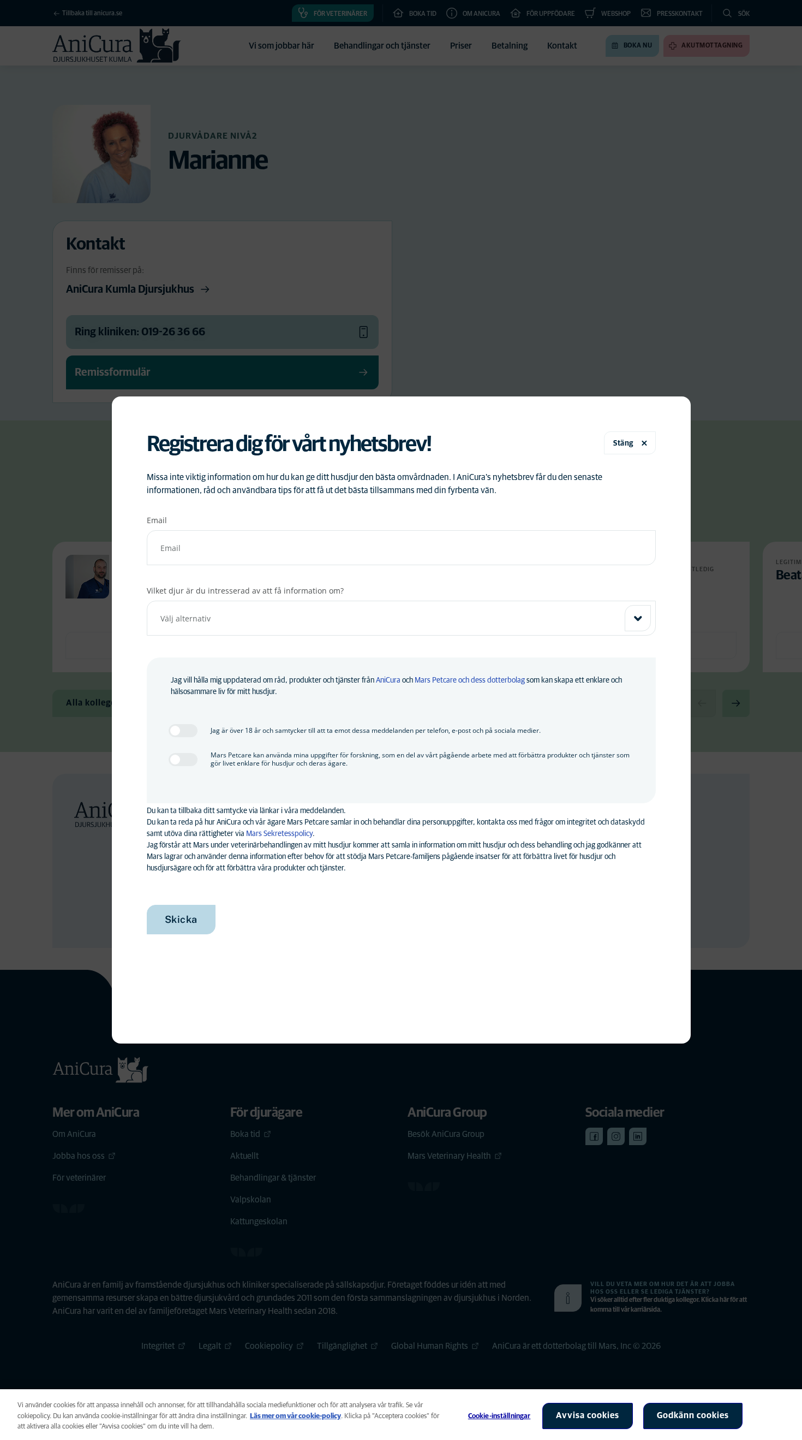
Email (157, 520)
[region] (401, 1414)
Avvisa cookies (587, 1415)
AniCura (388, 680)
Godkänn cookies (693, 1415)
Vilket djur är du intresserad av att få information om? (245, 590)
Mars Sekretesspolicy (279, 834)
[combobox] (401, 618)
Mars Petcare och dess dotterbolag (470, 680)
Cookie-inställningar (499, 1416)
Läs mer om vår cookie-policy (295, 1416)
